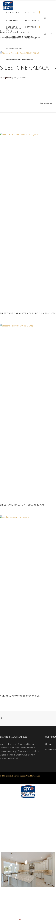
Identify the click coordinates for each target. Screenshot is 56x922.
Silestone (22, 77)
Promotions (6, 841)
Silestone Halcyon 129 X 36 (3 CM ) (23, 504)
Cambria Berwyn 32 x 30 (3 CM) (20, 696)
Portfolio (5, 824)
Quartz (14, 77)
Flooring (48, 744)
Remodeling (6, 829)
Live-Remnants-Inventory (11, 846)
